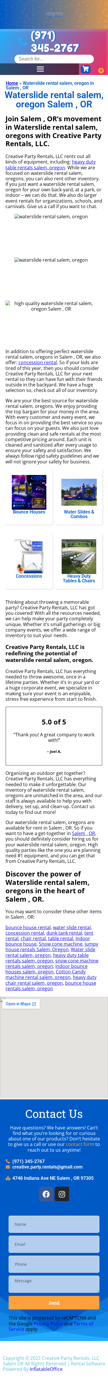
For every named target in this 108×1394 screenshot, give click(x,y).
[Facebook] (46, 1194)
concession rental (37, 362)
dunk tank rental (64, 933)
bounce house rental (28, 927)
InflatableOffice (46, 1369)
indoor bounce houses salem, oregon (46, 969)
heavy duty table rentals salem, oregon (50, 164)
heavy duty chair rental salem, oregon (50, 980)
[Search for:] (54, 58)
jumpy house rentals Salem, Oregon (51, 947)
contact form (80, 1144)
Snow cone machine (60, 944)
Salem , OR (83, 833)
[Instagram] (62, 1194)
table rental (60, 938)
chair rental (33, 938)
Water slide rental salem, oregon (50, 952)
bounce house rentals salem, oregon (50, 986)
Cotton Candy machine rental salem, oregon (45, 974)
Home (12, 83)
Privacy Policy (48, 1323)
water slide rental (72, 927)
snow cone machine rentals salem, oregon (51, 963)
